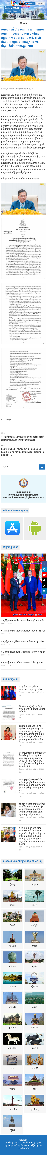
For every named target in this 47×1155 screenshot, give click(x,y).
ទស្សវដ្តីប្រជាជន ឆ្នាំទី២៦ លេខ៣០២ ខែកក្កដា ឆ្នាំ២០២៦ (22, 620)
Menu (25, 23)
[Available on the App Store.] (12, 528)
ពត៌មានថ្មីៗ (8, 420)
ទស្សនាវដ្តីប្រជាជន (10, 547)
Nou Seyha (29, 89)
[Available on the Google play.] (35, 528)
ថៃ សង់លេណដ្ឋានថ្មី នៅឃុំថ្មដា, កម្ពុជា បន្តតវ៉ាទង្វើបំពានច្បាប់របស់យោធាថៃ (32, 709)
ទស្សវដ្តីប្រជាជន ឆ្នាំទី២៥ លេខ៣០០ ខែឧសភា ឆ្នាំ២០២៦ (22, 641)
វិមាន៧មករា (12, 8)
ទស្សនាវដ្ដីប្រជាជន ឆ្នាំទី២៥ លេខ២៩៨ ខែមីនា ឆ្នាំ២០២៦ (22, 662)
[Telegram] (44, 569)
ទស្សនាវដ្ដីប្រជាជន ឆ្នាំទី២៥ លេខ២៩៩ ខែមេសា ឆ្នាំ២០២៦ (23, 652)
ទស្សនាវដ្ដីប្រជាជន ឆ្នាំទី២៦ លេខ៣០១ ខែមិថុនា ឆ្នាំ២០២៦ (23, 631)
